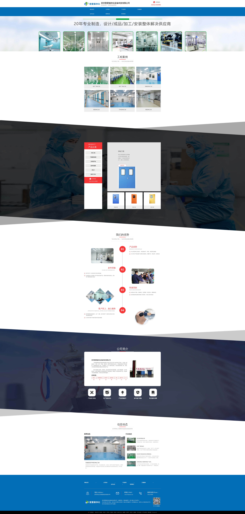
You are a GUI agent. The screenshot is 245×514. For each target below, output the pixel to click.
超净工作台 (93, 174)
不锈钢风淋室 (93, 157)
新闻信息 (87, 434)
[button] (118, 47)
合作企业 (92, 13)
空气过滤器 (139, 512)
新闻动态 (108, 13)
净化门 (93, 170)
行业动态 (129, 434)
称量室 (124, 512)
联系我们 (123, 13)
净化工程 (93, 152)
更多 (125, 378)
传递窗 (111, 512)
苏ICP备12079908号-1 (134, 500)
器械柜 (134, 512)
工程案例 (139, 9)
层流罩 (131, 512)
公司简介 (108, 9)
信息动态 (122, 424)
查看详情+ (122, 165)
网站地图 (149, 512)
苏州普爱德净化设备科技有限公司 (109, 500)
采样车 (127, 512)
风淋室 (100, 512)
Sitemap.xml (154, 512)
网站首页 (92, 9)
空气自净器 (144, 512)
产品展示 (123, 9)
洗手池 (108, 512)
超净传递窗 (93, 165)
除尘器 (115, 512)
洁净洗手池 (93, 161)
